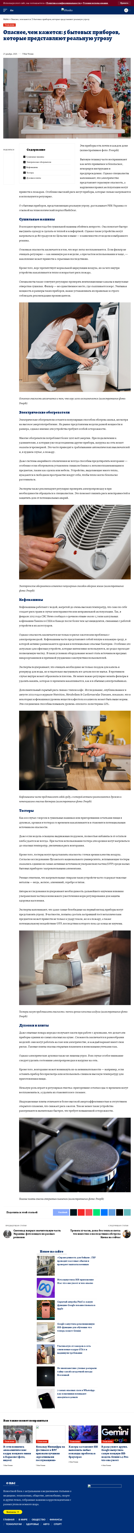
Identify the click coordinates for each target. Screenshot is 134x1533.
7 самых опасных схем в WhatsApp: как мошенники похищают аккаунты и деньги (76, 1394)
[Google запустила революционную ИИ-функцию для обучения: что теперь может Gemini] (46, 1332)
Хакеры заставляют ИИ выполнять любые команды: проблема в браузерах (83, 1452)
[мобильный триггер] (6, 10)
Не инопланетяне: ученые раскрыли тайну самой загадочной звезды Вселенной (77, 1371)
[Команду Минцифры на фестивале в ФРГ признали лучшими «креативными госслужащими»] (50, 1434)
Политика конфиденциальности (63, 3)
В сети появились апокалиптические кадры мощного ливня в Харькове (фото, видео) (17, 1453)
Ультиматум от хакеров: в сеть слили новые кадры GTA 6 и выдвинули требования (74, 1349)
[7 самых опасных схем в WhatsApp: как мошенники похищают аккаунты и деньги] (46, 1398)
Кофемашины (32, 167)
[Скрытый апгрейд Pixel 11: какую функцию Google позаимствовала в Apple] (46, 1310)
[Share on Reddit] (47, 46)
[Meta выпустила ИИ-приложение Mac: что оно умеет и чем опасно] (46, 1288)
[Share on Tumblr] (41, 46)
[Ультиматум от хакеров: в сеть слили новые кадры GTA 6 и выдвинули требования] (46, 1354)
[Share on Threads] (65, 46)
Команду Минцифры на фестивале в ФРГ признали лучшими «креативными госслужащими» (50, 1453)
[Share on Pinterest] (23, 46)
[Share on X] (11, 46)
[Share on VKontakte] (53, 46)
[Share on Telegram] (59, 46)
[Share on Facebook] (5, 46)
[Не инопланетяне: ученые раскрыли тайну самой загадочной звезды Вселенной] (46, 1376)
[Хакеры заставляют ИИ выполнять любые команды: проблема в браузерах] (83, 1434)
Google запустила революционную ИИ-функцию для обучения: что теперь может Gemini (76, 1327)
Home (6, 19)
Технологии (9, 25)
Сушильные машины (35, 156)
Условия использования (95, 3)
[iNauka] (67, 10)
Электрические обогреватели (38, 162)
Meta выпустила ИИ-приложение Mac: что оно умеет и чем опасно (75, 1281)
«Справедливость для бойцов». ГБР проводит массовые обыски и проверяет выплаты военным (76, 1261)
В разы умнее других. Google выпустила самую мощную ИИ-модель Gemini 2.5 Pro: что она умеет (114, 1453)
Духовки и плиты (33, 178)
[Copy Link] (71, 46)
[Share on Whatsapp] (29, 46)
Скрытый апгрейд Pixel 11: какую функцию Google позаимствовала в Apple (76, 1305)
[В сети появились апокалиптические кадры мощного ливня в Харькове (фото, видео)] (18, 1434)
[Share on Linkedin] (35, 46)
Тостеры (30, 172)
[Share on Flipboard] (17, 46)
